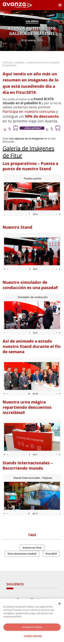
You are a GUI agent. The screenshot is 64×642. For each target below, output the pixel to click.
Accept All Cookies (32, 627)
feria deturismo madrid (22, 553)
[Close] (60, 603)
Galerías (32, 21)
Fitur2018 (51, 553)
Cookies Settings (33, 635)
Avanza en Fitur (32, 547)
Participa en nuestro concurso (29, 111)
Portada (7, 62)
